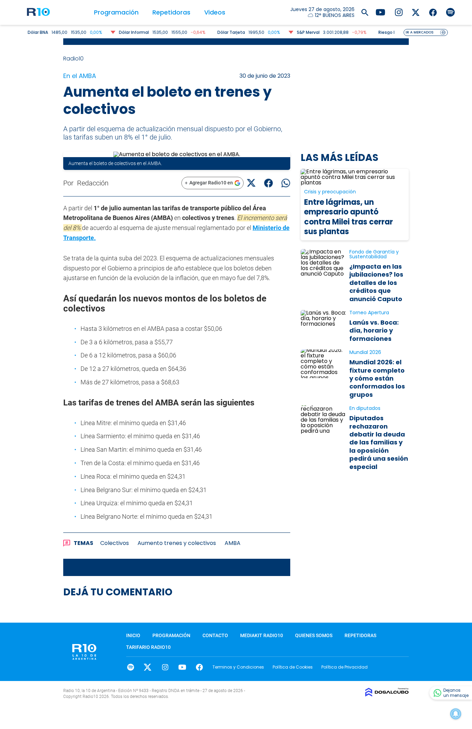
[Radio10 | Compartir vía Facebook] (268, 183)
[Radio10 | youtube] (380, 12)
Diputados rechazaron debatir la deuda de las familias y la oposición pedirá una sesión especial (378, 442)
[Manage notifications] (455, 713)
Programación (116, 12)
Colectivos (114, 543)
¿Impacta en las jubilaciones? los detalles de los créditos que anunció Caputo (376, 282)
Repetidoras (171, 12)
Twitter (147, 667)
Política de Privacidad (344, 667)
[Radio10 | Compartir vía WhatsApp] (286, 183)
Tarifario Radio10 (148, 647)
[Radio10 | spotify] (450, 12)
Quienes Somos (313, 635)
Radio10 (74, 58)
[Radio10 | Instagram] (398, 12)
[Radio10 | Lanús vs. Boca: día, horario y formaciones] (323, 324)
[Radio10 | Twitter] (416, 12)
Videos (214, 12)
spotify (130, 667)
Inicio (133, 635)
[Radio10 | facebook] (433, 12)
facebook (199, 667)
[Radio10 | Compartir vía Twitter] (251, 183)
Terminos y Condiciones (238, 667)
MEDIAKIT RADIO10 (261, 635)
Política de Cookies (293, 667)
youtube (182, 667)
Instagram (165, 667)
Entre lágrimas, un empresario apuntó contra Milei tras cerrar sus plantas (348, 217)
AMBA (232, 543)
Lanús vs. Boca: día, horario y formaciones (374, 330)
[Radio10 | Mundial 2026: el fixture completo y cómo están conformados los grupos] (323, 363)
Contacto (215, 635)
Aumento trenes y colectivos (177, 543)
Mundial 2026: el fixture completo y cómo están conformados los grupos (377, 378)
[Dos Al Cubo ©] (387, 695)
